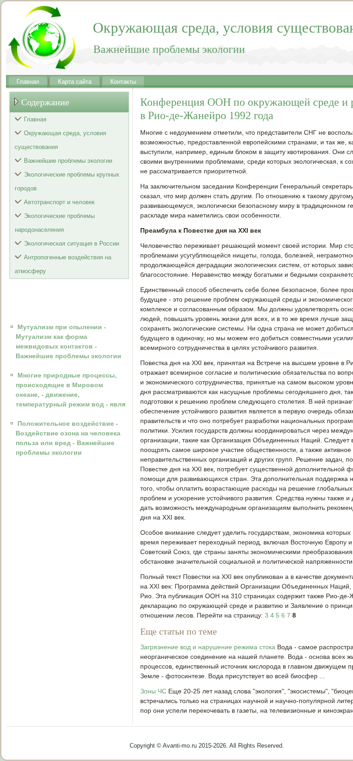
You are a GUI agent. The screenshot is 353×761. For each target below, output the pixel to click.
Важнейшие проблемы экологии (68, 160)
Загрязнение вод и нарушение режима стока (207, 647)
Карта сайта (74, 81)
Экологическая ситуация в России (71, 243)
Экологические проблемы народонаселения (55, 222)
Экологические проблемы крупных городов (67, 181)
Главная (28, 81)
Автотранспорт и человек (59, 202)
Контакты (123, 81)
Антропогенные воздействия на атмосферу (63, 264)
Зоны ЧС (153, 691)
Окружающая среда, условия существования (60, 140)
